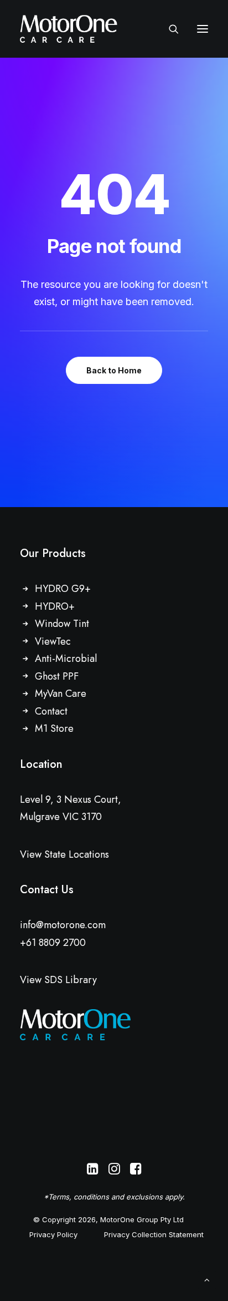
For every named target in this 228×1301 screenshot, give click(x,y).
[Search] (169, 29)
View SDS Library (58, 980)
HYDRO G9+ (63, 588)
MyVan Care (60, 693)
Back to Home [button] (114, 370)
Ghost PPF (57, 676)
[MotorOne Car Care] (68, 29)
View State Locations (64, 854)
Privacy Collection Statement (154, 1234)
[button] (202, 29)
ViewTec (53, 641)
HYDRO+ (55, 606)
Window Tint (62, 623)
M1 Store (54, 728)
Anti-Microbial (66, 658)
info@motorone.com (63, 925)
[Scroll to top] (207, 1279)
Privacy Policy (53, 1234)
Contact (51, 711)
